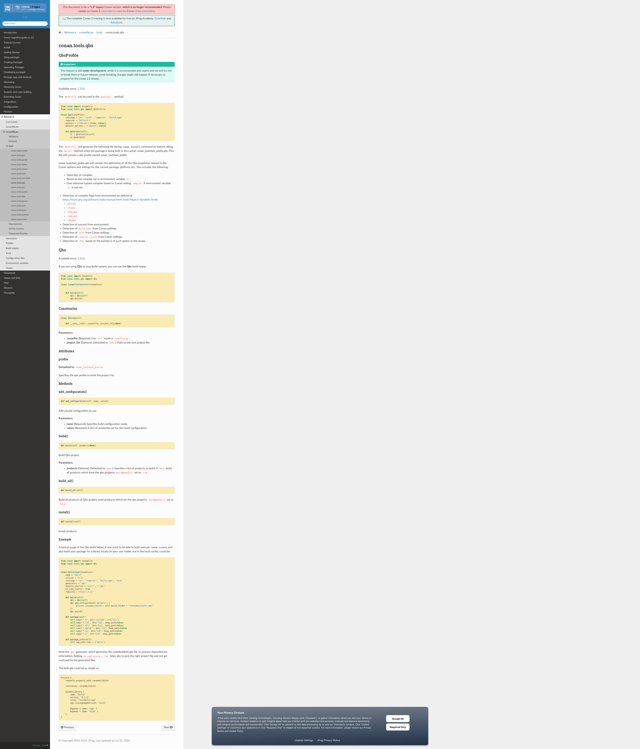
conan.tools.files (18, 197)
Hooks (9, 268)
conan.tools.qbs (18, 183)
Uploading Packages (14, 67)
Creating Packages (13, 62)
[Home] (60, 32)
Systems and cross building (18, 92)
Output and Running (18, 234)
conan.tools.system (19, 192)
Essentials (160, 18)
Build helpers (12, 248)
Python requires (16, 229)
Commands (12, 122)
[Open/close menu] (2, 116)
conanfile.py (12, 132)
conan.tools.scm (18, 206)
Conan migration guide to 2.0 (19, 37)
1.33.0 (81, 88)
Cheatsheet (9, 273)
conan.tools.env (18, 187)
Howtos (8, 111)
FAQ (6, 283)
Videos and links (12, 278)
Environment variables (17, 263)
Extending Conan (12, 97)
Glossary (8, 288)
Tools (8, 253)
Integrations (10, 102)
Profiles (9, 243)
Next (167, 727)
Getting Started (12, 52)
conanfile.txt (12, 127)
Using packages (12, 57)
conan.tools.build (18, 210)
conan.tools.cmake (19, 151)
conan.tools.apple (19, 164)
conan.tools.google (19, 160)
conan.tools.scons (19, 219)
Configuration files (15, 258)
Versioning (9, 82)
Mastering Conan (12, 87)
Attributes (13, 137)
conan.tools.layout (19, 201)
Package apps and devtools (18, 77)
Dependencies (15, 224)
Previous (68, 727)
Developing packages (14, 72)
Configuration (11, 107)
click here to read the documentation (128, 11)
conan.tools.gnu (18, 155)
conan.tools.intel (18, 174)
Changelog (9, 293)
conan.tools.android (20, 215)
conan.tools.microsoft (20, 178)
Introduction (10, 32)
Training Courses (12, 42)
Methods (13, 141)
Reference (9, 117)
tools (11, 146)
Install (7, 47)
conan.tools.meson (19, 169)
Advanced (116, 22)
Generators (11, 238)
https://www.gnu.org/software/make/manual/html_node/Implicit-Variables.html (109, 199)
